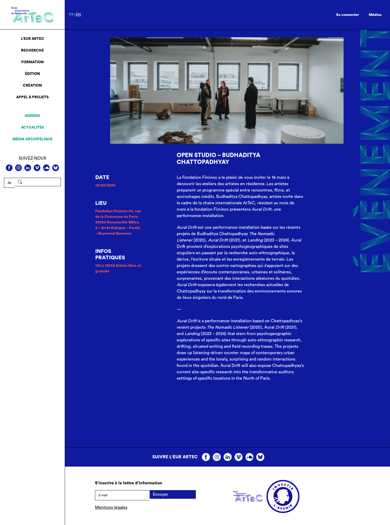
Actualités (32, 127)
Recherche (32, 50)
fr (71, 14)
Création (32, 85)
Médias (375, 15)
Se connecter (347, 15)
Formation (32, 62)
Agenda (32, 116)
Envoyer (160, 494)
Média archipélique (32, 139)
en (78, 14)
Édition (32, 74)
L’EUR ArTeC (32, 39)
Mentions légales (111, 507)
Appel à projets (32, 97)
